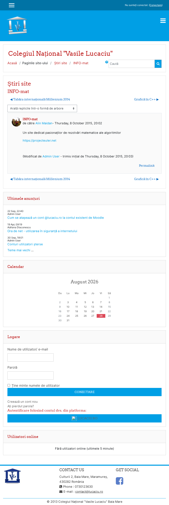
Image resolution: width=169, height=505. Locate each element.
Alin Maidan (43, 123)
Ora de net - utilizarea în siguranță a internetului (42, 231)
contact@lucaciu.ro (89, 491)
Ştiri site (60, 63)
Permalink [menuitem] (147, 166)
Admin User (51, 156)
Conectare (156, 5)
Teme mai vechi (18, 250)
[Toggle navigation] (163, 20)
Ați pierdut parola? (20, 406)
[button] (107, 64)
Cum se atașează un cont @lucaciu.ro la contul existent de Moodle (55, 218)
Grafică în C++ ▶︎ (146, 99)
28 (101, 315)
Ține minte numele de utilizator (36, 385)
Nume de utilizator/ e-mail (27, 349)
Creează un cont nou (22, 402)
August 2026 (84, 282)
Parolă (12, 367)
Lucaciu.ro (87, 418)
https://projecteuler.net (39, 140)
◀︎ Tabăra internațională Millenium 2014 (40, 99)
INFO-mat (80, 63)
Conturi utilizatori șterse (25, 244)
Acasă (12, 63)
